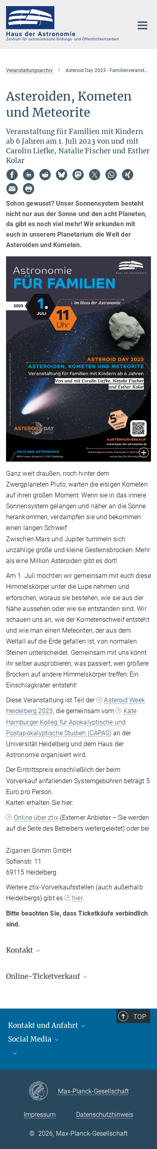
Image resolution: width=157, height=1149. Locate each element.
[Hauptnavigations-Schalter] (142, 25)
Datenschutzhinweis (104, 1114)
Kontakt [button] (20, 950)
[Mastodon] (78, 175)
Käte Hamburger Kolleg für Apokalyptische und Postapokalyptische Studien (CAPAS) (71, 721)
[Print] (29, 189)
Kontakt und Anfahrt (44, 1025)
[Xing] (128, 175)
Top (139, 1017)
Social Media (30, 1039)
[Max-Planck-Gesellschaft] (43, 1091)
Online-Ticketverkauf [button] (44, 976)
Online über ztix (36, 817)
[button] (144, 453)
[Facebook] (12, 175)
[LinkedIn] (29, 175)
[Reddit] (45, 175)
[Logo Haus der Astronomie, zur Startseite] (63, 23)
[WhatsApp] (111, 175)
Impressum (40, 1114)
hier (77, 898)
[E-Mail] (12, 189)
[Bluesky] (62, 175)
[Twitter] (95, 175)
